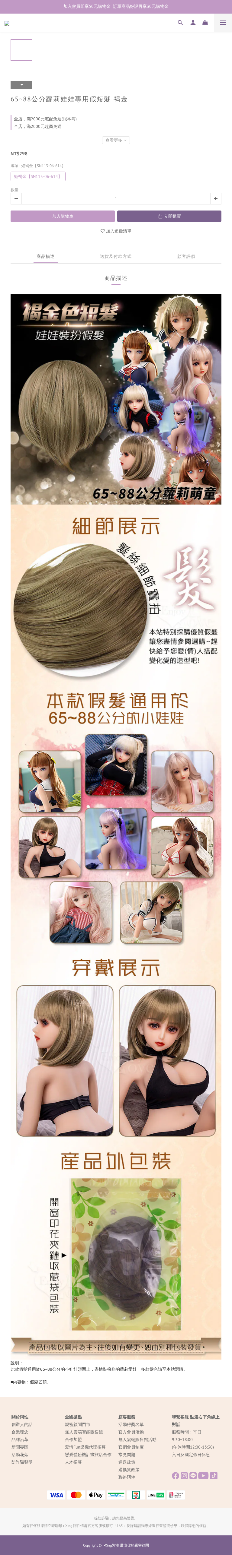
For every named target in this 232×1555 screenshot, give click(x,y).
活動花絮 (19, 1454)
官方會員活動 (131, 1432)
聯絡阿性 (126, 1477)
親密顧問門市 (77, 1424)
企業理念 (19, 1432)
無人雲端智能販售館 (84, 1432)
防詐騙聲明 (22, 1462)
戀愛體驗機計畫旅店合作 (88, 1454)
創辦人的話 (22, 1424)
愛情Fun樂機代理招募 (85, 1447)
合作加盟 (73, 1439)
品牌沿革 (19, 1439)
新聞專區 (19, 1447)
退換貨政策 (129, 1469)
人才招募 (73, 1462)
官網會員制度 (131, 1447)
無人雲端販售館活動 (137, 1439)
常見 (122, 1454)
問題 (131, 1454)
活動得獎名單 (131, 1424)
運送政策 (126, 1462)
